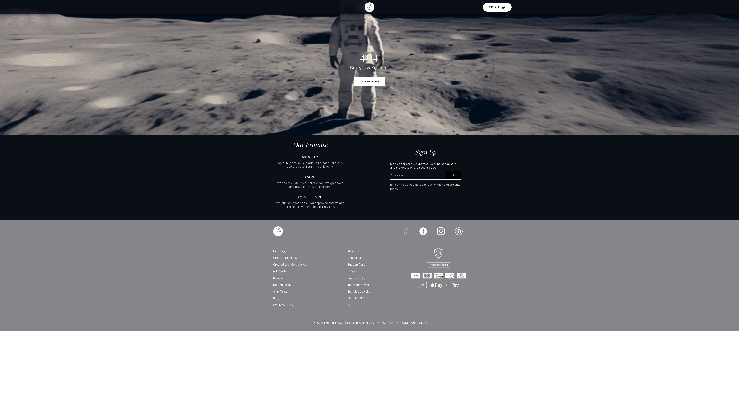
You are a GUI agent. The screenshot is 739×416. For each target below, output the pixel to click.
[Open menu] (230, 7)
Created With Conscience (290, 264)
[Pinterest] (459, 231)
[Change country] (349, 305)
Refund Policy (282, 284)
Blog (276, 298)
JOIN (453, 175)
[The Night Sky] (278, 231)
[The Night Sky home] (369, 7)
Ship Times (280, 291)
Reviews (278, 278)
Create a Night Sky (285, 257)
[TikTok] (405, 231)
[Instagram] (441, 231)
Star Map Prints (283, 305)
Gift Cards (279, 271)
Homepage (280, 251)
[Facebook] (423, 231)
